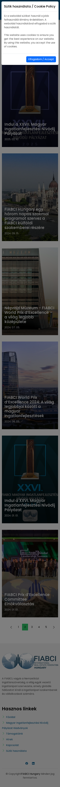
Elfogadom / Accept (41, 59)
